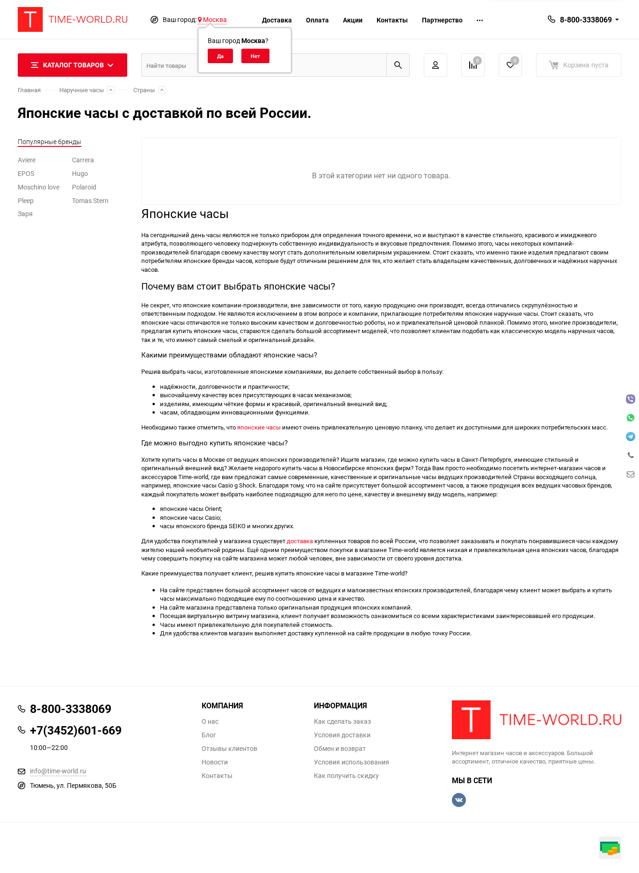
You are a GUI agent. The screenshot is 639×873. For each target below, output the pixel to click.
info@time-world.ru (58, 770)
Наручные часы (81, 90)
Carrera (83, 159)
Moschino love (38, 186)
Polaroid (84, 186)
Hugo (80, 173)
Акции (353, 19)
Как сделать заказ (342, 721)
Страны (144, 90)
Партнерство (442, 19)
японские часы (259, 427)
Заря (25, 213)
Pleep (26, 200)
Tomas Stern (90, 200)
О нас (210, 721)
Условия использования (351, 762)
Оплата (317, 19)
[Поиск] (398, 65)
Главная (29, 90)
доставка (300, 541)
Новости (215, 762)
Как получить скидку (346, 775)
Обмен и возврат (340, 748)
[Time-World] (537, 719)
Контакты (392, 19)
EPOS (26, 173)
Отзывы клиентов (229, 748)
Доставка (277, 19)
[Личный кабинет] (435, 65)
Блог (209, 735)
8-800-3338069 (586, 20)
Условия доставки (342, 735)
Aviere (27, 159)
